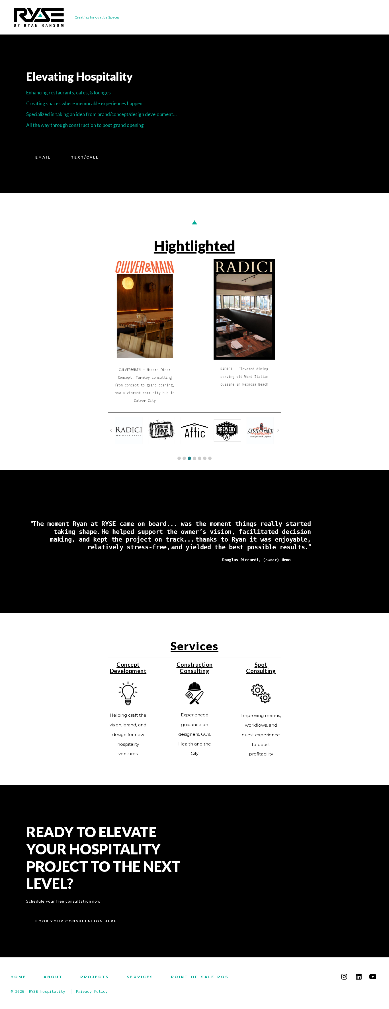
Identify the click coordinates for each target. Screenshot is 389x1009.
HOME (18, 977)
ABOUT (53, 977)
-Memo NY (302, 560)
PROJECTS (94, 977)
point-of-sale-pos (200, 977)
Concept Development (128, 667)
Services (194, 646)
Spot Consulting (261, 667)
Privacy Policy (92, 991)
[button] (179, 458)
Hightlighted (194, 245)
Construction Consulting (195, 667)
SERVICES (140, 977)
